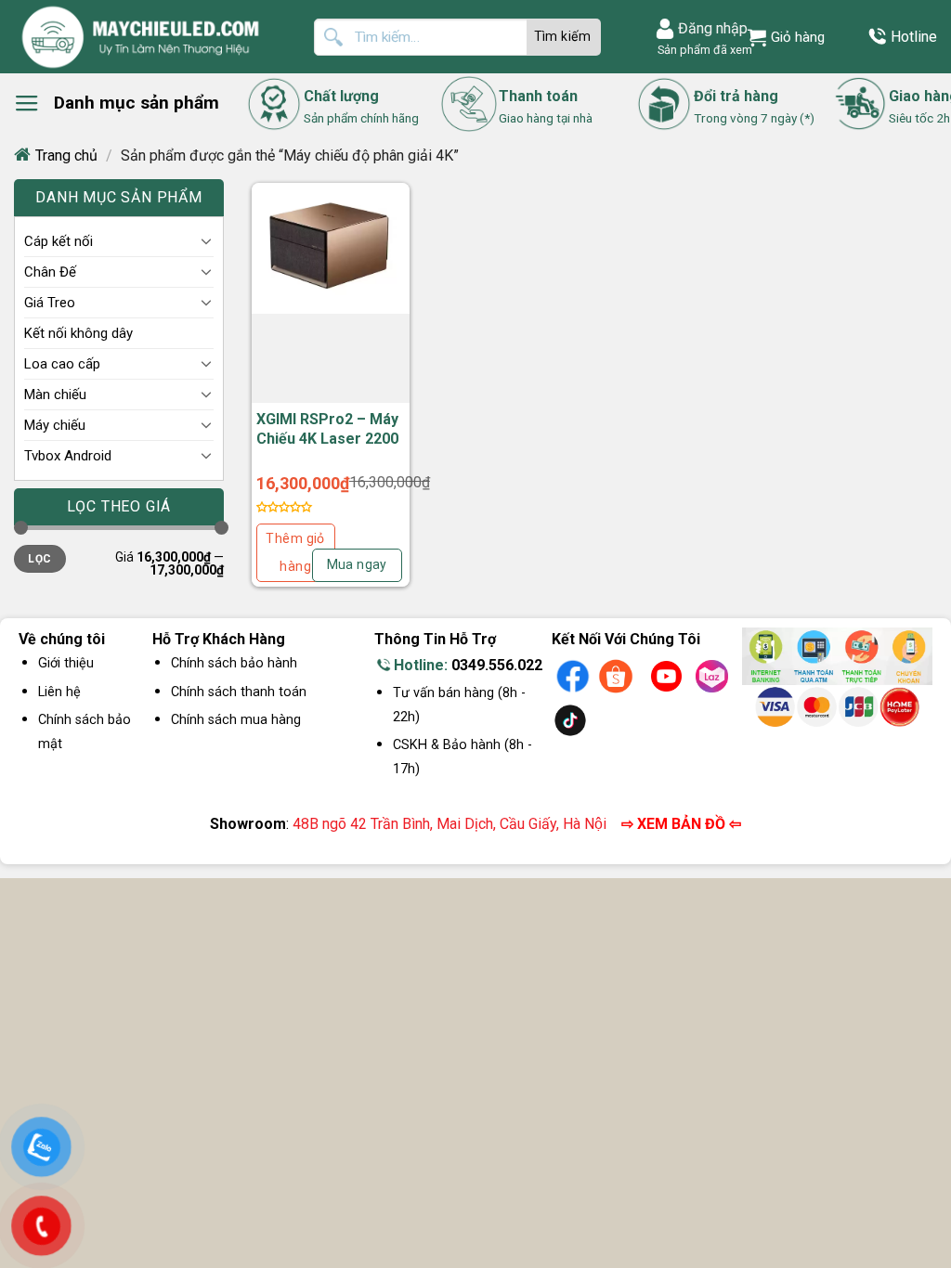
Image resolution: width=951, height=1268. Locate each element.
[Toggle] (206, 240)
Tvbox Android (67, 455)
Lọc (39, 558)
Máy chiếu (54, 425)
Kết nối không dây (78, 333)
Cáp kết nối (58, 241)
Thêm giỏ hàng (295, 553)
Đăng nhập (713, 28)
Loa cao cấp (62, 364)
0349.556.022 (496, 665)
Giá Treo (49, 302)
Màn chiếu (55, 394)
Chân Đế (50, 272)
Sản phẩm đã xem (702, 50)
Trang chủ (66, 155)
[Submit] (564, 37)
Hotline (914, 36)
